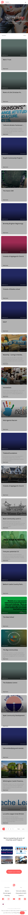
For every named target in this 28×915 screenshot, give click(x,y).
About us (7, 891)
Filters (24, 35)
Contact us (21, 895)
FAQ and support (7, 893)
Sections (4, 35)
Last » (23, 829)
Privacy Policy (17, 912)
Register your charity (14, 872)
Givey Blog (7, 895)
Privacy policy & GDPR (21, 893)
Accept (22, 912)
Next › (19, 829)
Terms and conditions (21, 891)
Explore (7, 2)
